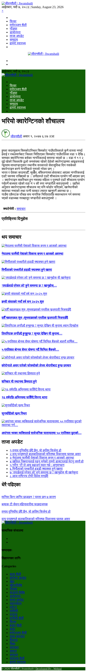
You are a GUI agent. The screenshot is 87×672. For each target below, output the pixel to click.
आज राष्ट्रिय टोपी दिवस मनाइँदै (29, 476)
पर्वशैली (14, 610)
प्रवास (13, 614)
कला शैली (15, 574)
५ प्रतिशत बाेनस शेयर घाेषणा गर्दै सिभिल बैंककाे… (30, 349)
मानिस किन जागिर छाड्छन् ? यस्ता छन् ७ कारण (29, 497)
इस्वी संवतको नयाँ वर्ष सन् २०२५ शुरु (23, 301)
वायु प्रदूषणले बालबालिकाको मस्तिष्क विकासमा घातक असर (45, 454)
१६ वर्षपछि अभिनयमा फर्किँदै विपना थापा (24, 397)
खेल (12, 581)
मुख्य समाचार (17, 636)
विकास (14, 640)
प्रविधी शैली (17, 618)
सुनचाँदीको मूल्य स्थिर (14, 413)
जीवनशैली (16, 136)
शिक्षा (12, 643)
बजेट (12, 629)
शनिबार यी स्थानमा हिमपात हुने (19, 381)
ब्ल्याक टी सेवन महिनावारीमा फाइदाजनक (25, 504)
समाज (13, 651)
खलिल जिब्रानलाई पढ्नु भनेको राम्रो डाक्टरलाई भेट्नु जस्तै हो (47, 461)
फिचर (13, 21)
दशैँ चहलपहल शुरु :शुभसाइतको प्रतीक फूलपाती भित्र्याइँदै (35, 317)
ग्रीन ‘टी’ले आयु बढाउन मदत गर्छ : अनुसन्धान (37, 465)
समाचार (21, 208)
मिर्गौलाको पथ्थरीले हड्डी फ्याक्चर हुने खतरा (27, 269)
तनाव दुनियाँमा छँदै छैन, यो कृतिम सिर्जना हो (35, 450)
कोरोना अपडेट (18, 578)
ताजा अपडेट (17, 36)
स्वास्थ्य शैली (17, 658)
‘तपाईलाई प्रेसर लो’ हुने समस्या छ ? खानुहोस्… (29, 285)
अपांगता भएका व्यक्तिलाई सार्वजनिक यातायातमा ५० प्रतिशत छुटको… (42, 433)
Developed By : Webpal (49, 668)
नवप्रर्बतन (15, 603)
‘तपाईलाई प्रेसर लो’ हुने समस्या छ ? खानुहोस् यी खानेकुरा (44, 472)
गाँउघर (13, 28)
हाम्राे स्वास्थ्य (18, 43)
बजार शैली (16, 625)
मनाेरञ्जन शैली (18, 25)
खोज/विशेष (16, 585)
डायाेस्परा (15, 32)
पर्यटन (13, 607)
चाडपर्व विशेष (17, 592)
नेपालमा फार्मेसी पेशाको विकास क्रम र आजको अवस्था (32, 253)
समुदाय (14, 39)
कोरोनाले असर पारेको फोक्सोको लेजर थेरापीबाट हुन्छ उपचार (36, 365)
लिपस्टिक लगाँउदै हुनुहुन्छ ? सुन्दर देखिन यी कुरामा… (32, 333)
